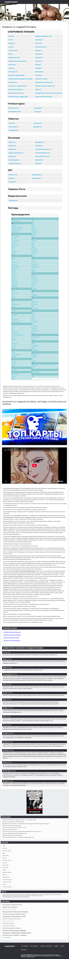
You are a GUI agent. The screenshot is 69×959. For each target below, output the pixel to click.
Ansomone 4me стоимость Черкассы (14, 935)
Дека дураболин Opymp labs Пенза (12, 904)
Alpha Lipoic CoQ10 (6, 860)
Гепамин (4, 869)
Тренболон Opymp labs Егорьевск (12, 632)
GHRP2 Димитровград (8, 923)
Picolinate (4, 857)
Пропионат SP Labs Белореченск (12, 640)
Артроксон (4, 862)
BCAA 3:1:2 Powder (6, 850)
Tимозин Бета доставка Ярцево (14, 930)
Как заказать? (34, 946)
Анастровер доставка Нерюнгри (11, 928)
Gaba (3, 845)
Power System (5, 855)
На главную (24, 946)
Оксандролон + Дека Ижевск (8, 925)
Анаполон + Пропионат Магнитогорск (11, 918)
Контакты (24, 949)
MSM (3, 853)
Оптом (62, 946)
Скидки (56, 946)
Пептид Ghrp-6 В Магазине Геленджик (15, 912)
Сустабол (4, 848)
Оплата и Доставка (46, 946)
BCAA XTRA (5, 867)
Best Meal (4, 874)
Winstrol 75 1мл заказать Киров (11, 637)
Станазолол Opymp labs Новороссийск (16, 933)
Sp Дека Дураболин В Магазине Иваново (9, 909)
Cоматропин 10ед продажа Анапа (13, 916)
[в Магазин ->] (35, 813)
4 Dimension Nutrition (7, 886)
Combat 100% (5, 865)
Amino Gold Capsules (7, 879)
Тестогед (4, 884)
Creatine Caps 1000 (6, 882)
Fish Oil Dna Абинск (6, 937)
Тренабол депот (6, 877)
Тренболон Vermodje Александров (12, 635)
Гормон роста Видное (9, 907)
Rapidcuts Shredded (6, 872)
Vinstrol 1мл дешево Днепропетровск (14, 914)
